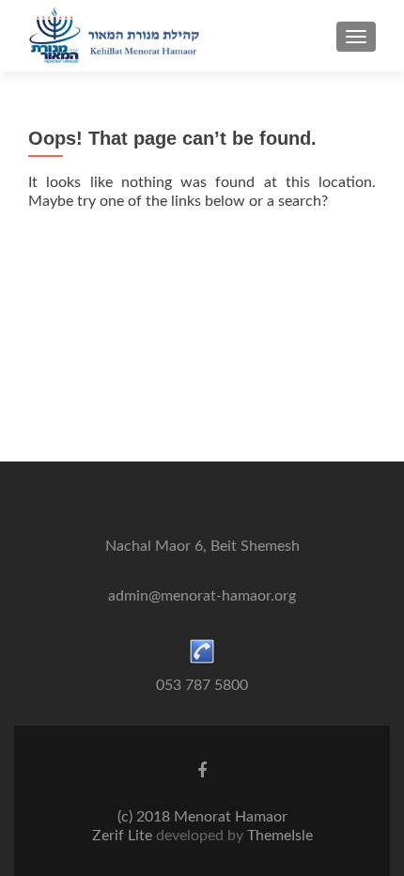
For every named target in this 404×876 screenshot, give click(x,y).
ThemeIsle (280, 835)
